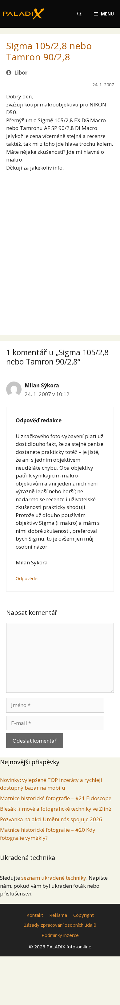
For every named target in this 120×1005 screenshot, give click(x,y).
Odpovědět (27, 578)
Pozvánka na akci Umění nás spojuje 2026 (51, 819)
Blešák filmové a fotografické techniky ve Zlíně (55, 808)
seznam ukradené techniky (53, 877)
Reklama (58, 915)
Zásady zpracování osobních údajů (60, 925)
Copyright (83, 915)
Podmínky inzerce (60, 935)
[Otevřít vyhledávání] (79, 14)
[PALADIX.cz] (23, 14)
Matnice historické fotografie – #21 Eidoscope (55, 798)
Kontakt (34, 915)
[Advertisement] (60, 247)
